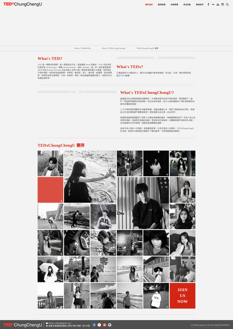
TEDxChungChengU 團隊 (147, 48)
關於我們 (149, 5)
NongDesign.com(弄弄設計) (213, 327)
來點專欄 (174, 5)
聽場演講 (161, 5)
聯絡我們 (199, 5)
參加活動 (187, 5)
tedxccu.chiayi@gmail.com (60, 323)
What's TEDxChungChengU (114, 48)
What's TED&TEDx (83, 48)
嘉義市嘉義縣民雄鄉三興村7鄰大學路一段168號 (69, 326)
